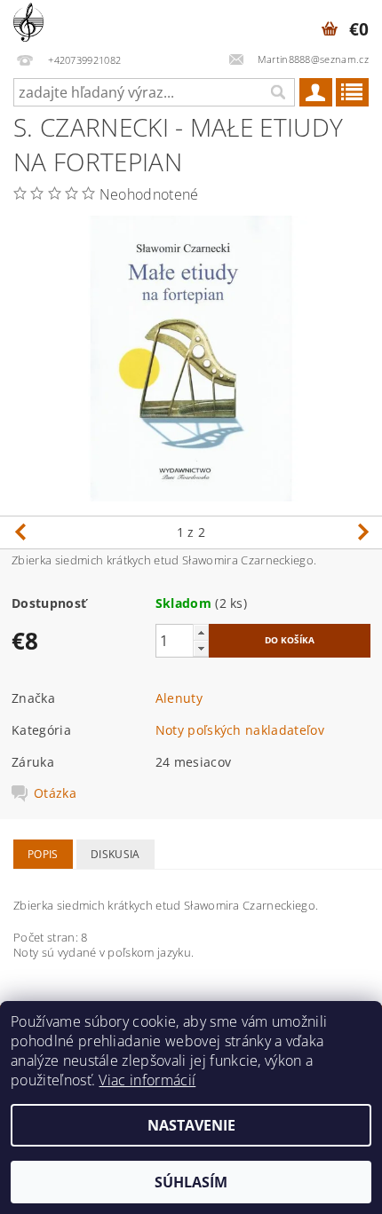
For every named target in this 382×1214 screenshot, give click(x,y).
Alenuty (179, 698)
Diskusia (115, 854)
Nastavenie (191, 1125)
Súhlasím (191, 1182)
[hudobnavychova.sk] (28, 23)
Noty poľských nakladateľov (239, 729)
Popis (43, 854)
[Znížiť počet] (201, 648)
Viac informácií (147, 1080)
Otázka (55, 793)
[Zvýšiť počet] (201, 632)
